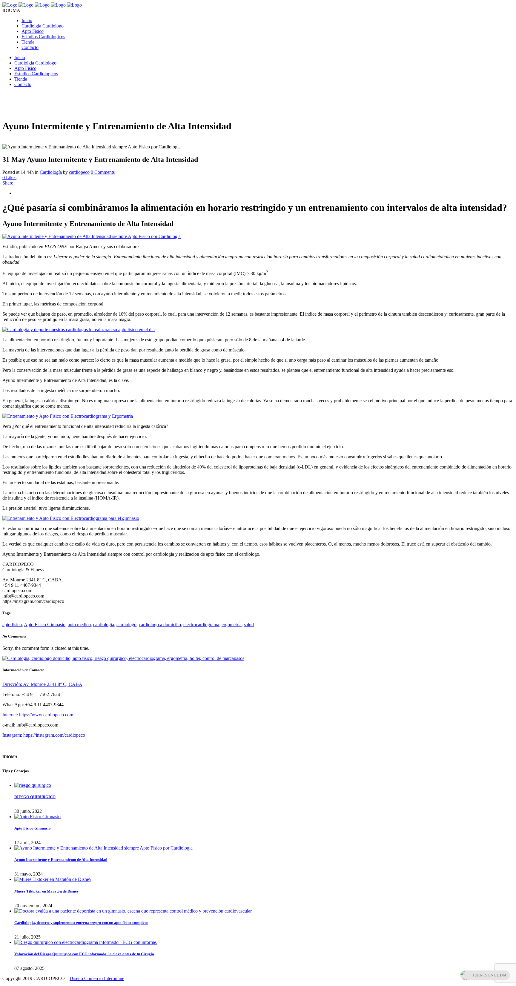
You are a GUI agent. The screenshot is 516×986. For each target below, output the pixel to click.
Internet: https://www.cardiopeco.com (37, 714)
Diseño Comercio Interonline (97, 978)
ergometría (232, 624)
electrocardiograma (201, 624)
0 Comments (103, 172)
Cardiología (51, 172)
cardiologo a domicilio (160, 624)
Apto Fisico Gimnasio (44, 624)
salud (249, 624)
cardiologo (126, 624)
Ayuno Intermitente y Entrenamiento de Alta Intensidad (60, 859)
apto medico (79, 624)
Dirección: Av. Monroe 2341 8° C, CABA (42, 684)
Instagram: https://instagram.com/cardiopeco (43, 735)
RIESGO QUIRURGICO (35, 797)
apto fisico (12, 624)
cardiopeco (79, 172)
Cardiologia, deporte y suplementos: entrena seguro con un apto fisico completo (81, 922)
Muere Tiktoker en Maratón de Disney (46, 891)
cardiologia (103, 624)
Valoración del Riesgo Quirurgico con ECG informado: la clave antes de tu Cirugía (84, 954)
